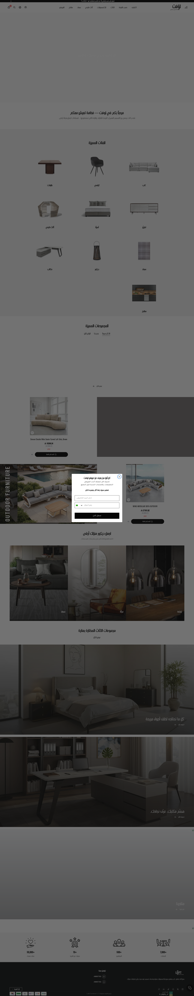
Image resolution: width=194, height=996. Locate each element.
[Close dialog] (119, 477)
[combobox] (79, 505)
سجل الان (97, 516)
